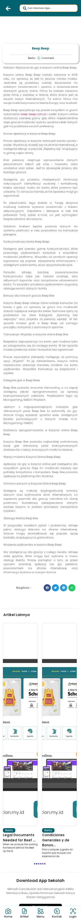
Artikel (24, 916)
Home (8, 916)
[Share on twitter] (55, 587)
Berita (9, 830)
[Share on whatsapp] (72, 587)
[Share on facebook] (47, 587)
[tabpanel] (20, 738)
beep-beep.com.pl (33, 114)
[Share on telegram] (63, 587)
